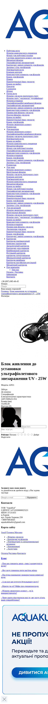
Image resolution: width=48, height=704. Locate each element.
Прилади (10, 86)
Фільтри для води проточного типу (22, 96)
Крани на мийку (13, 84)
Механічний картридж (16, 265)
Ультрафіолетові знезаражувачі (20, 62)
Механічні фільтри (14, 60)
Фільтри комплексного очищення (21, 53)
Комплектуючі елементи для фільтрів (23, 74)
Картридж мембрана (15, 260)
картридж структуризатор (18, 255)
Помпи (9, 79)
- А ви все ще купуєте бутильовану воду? (20, 582)
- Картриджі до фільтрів (17, 539)
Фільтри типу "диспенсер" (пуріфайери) (24, 98)
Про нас (15, 270)
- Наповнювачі (13, 546)
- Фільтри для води (14, 537)
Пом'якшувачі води (15, 70)
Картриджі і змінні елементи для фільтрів (25, 65)
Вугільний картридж (15, 253)
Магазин (18, 532)
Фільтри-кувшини (14, 101)
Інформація (11, 274)
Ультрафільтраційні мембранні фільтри (23, 103)
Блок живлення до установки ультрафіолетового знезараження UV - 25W (20, 292)
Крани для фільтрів (15, 77)
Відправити (31, 498)
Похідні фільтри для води (17, 115)
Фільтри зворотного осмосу (18, 124)
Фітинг (9, 91)
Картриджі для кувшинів (17, 248)
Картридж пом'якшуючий (18, 241)
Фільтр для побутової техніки (19, 55)
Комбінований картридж (17, 251)
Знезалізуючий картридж (17, 246)
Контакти (10, 277)
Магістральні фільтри (16, 172)
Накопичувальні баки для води (20, 82)
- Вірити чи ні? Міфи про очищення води (20, 586)
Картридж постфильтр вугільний (21, 262)
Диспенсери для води (16, 229)
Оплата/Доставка (9, 553)
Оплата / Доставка (14, 272)
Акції (3, 532)
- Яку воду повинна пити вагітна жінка (19, 570)
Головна (5, 291)
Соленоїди (11, 89)
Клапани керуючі (14, 72)
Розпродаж (11, 127)
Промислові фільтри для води (19, 112)
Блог (4, 558)
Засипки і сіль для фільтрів (18, 67)
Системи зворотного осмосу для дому (23, 58)
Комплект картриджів (16, 243)
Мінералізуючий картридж (18, 258)
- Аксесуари (11, 549)
